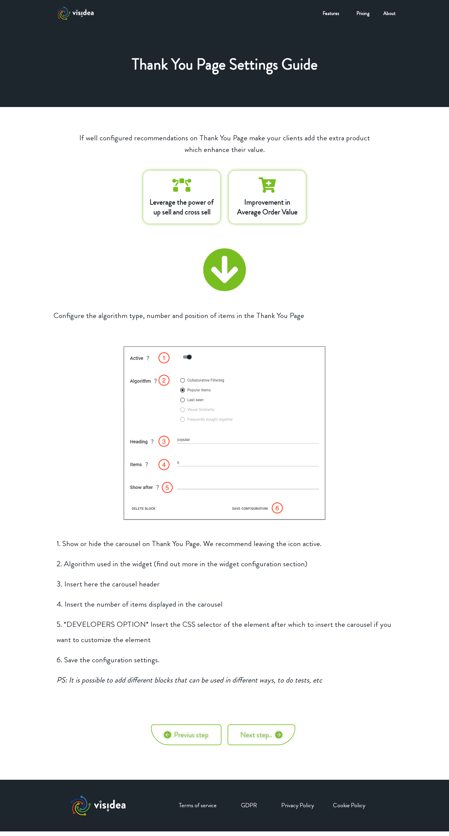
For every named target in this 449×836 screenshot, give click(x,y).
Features (331, 13)
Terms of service (198, 805)
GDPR (249, 805)
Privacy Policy (297, 805)
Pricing (362, 13)
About (389, 13)
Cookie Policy (349, 805)
